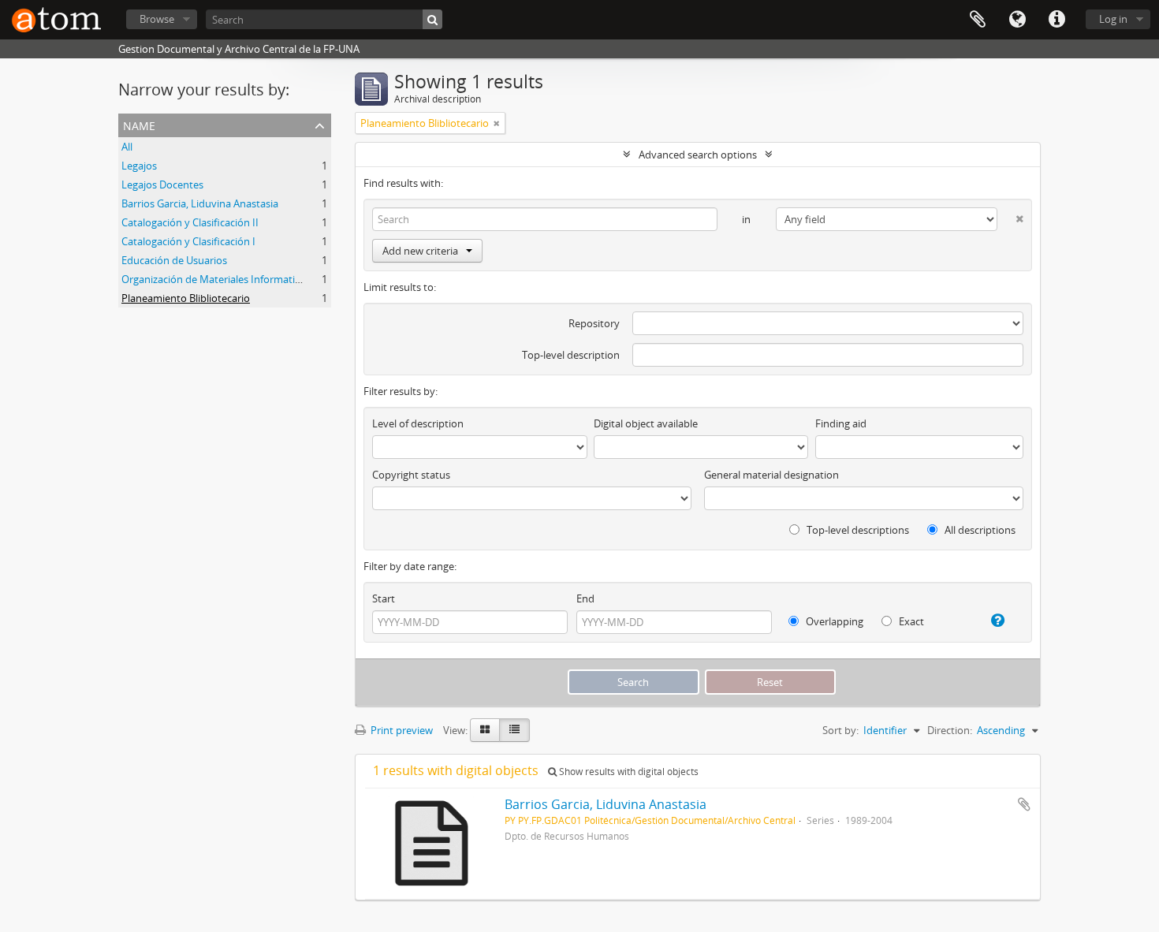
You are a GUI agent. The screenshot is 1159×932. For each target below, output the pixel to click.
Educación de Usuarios (174, 260)
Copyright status (411, 475)
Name (139, 124)
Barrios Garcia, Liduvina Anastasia (199, 203)
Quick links (1056, 19)
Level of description (418, 423)
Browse (157, 19)
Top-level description (571, 355)
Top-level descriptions (856, 530)
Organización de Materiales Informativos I (219, 279)
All (126, 147)
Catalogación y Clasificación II (190, 222)
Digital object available (646, 423)
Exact (910, 621)
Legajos (139, 165)
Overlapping (833, 621)
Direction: (949, 730)
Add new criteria (420, 251)
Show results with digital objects (628, 771)
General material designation (771, 475)
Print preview (400, 730)
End (585, 598)
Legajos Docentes (162, 184)
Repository (594, 323)
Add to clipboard (1024, 804)
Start (383, 598)
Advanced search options (698, 154)
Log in (1113, 19)
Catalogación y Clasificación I (188, 241)
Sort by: (840, 730)
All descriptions (979, 530)
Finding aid (840, 423)
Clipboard (977, 19)
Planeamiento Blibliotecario (185, 298)
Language (1017, 19)
